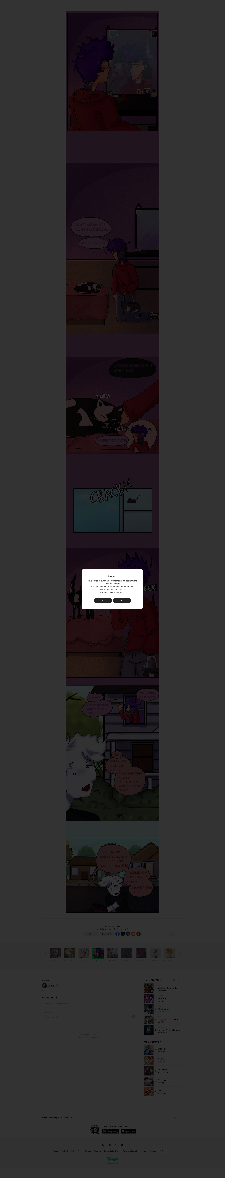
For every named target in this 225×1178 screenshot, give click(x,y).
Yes (122, 600)
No (102, 600)
